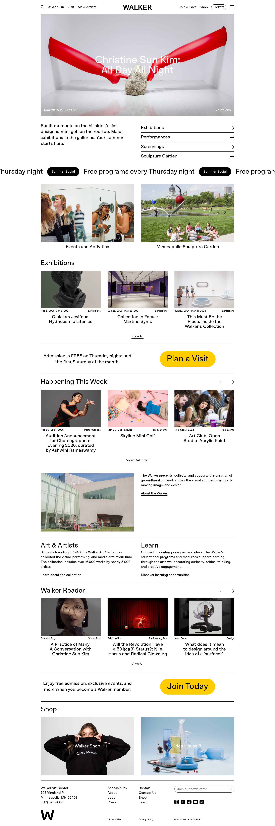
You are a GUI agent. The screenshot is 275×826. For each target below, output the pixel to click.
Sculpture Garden (159, 156)
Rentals (145, 788)
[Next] (232, 382)
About (112, 793)
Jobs (111, 797)
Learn (143, 802)
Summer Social (25, 171)
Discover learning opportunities (165, 575)
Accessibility (117, 788)
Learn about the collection (61, 575)
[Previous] (221, 382)
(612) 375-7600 (52, 802)
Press (112, 802)
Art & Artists (87, 7)
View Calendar (137, 460)
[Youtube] (195, 802)
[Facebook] (189, 802)
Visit (70, 7)
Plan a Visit (188, 359)
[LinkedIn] (202, 802)
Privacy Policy (146, 819)
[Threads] (183, 802)
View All (137, 336)
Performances (155, 137)
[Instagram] (176, 802)
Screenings (152, 146)
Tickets (218, 7)
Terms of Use (114, 819)
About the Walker (154, 493)
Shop (204, 7)
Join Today (187, 686)
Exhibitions (152, 127)
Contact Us (147, 793)
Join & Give (187, 7)
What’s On (56, 7)
